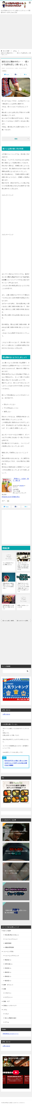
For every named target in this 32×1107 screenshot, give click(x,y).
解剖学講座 (8, 943)
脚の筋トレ (8, 976)
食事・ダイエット (8, 984)
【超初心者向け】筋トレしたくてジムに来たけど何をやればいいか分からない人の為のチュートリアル (16, 892)
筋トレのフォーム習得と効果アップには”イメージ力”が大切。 (24, 620)
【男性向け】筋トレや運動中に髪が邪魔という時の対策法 (16, 852)
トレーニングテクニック (12, 955)
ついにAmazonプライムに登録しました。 (8, 563)
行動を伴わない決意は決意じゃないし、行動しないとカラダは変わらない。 (8, 586)
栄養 (4, 989)
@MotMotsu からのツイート (11, 1033)
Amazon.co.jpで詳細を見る (11, 496)
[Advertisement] (16, 31)
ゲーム (7, 1022)
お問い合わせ (6, 714)
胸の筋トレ (8, 960)
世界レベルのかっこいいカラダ (23, 606)
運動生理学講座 (9, 947)
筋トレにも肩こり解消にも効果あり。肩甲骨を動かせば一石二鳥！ (9, 620)
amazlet (21, 485)
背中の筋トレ (9, 964)
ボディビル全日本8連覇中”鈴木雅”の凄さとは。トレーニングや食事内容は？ (16, 832)
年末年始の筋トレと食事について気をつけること (8, 607)
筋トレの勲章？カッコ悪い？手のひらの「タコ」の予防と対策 (16, 872)
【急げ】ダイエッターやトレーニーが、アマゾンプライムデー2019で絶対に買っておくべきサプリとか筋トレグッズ (23, 587)
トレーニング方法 (8, 951)
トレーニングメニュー (11, 939)
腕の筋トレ (8, 972)
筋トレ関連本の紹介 (10, 1018)
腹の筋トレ (8, 980)
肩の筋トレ (8, 968)
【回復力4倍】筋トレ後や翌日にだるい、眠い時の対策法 (16, 911)
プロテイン (8, 993)
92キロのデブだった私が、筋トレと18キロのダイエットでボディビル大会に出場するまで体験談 (16, 763)
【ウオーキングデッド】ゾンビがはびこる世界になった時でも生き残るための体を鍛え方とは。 (23, 566)
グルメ (7, 1013)
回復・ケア (6, 1001)
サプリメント (9, 997)
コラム (4, 70)
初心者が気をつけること (12, 935)
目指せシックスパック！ (10, 1005)
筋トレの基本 (7, 930)
